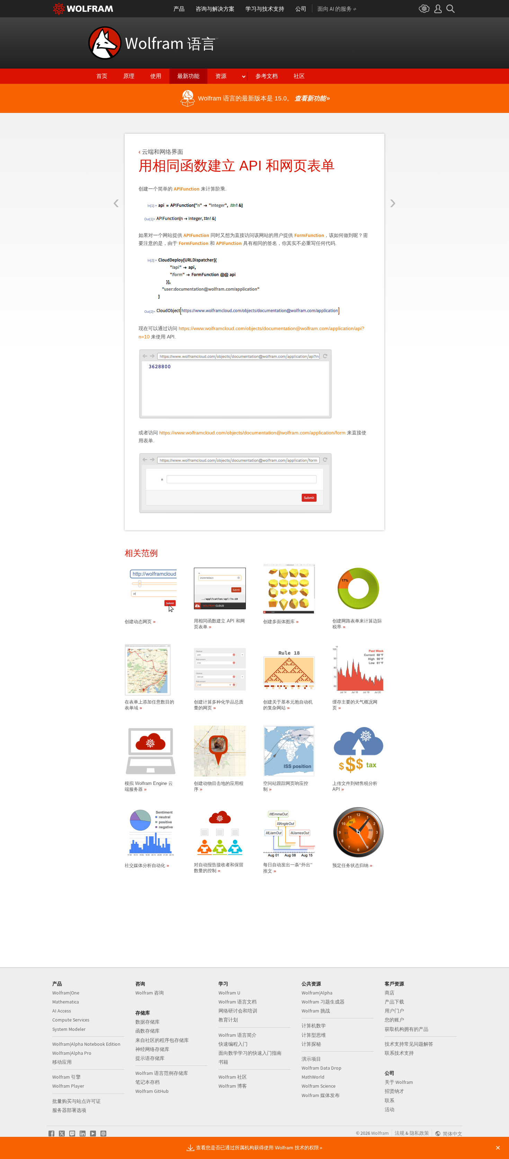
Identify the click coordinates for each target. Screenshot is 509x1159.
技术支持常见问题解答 (409, 1044)
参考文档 (267, 76)
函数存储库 (147, 1031)
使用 (155, 76)
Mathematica (65, 1002)
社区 (299, 76)
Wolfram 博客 (232, 1086)
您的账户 (394, 1020)
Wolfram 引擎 (66, 1077)
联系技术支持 (399, 1053)
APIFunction (186, 189)
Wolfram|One (65, 993)
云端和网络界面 (162, 152)
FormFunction (309, 235)
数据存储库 (147, 1022)
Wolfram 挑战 (316, 1011)
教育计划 (228, 1020)
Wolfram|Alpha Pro (71, 1053)
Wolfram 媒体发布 (321, 1095)
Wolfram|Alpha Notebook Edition (86, 1044)
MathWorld (313, 1077)
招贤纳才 (394, 1091)
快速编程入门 (233, 1044)
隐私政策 (419, 1133)
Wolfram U (229, 993)
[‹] (116, 162)
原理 (128, 76)
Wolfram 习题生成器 (323, 1002)
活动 (389, 1109)
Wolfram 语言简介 (237, 1035)
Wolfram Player (68, 1086)
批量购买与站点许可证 (76, 1101)
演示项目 (311, 1059)
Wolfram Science (319, 1086)
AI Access (61, 1011)
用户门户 (394, 1011)
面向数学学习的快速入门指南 (250, 1053)
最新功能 (188, 76)
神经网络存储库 (152, 1049)
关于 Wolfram (399, 1082)
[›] (393, 162)
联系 (389, 1100)
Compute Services (70, 1020)
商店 (389, 993)
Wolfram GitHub (152, 1091)
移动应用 (62, 1062)
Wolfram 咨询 (149, 993)
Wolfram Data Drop (321, 1068)
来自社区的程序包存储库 (162, 1040)
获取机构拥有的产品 (406, 1029)
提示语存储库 (149, 1058)
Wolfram (171, 43)
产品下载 (394, 1002)
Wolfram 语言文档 (237, 1002)
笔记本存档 (147, 1082)
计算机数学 (314, 1026)
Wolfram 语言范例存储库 (161, 1073)
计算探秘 (311, 1044)
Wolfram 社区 (232, 1077)
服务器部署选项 (69, 1110)
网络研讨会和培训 (237, 1011)
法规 (399, 1133)
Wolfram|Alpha (317, 993)
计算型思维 (314, 1035)
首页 (101, 76)
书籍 (223, 1062)
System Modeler (69, 1029)
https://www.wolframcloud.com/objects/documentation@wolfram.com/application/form (252, 432)
